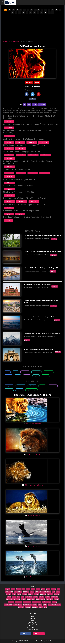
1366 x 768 (20, 173)
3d (24, 104)
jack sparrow (29, 596)
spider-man (21, 607)
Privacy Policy (32, 624)
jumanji (35, 596)
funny (38, 589)
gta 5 (32, 591)
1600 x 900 (32, 173)
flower (28, 589)
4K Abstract (48, 372)
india (18, 596)
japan (18, 599)
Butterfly (32, 386)
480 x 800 (9, 148)
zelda (45, 607)
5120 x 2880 (9, 189)
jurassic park (54, 596)
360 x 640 (9, 142)
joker (22, 596)
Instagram (39, 633)
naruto (44, 604)
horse (58, 591)
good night (26, 591)
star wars (28, 607)
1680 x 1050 (33, 155)
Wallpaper (42, 104)
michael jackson (27, 604)
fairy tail (8, 589)
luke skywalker (8, 604)
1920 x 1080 (45, 173)
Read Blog (54, 239)
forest (33, 589)
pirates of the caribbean (54, 604)
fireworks (18, 589)
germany (54, 589)
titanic (40, 607)
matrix (39, 604)
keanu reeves (18, 602)
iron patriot (43, 594)
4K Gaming (20, 386)
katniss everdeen (40, 599)
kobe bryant (50, 599)
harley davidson (47, 591)
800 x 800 (9, 214)
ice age (30, 594)
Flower (8, 375)
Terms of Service (32, 628)
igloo (14, 596)
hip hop (19, 594)
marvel (34, 604)
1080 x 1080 (21, 201)
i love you (49, 594)
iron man (36, 594)
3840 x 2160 (9, 182)
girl (58, 589)
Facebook (26, 633)
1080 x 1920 (9, 136)
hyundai (25, 594)
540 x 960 (20, 142)
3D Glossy (9, 386)
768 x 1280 (20, 148)
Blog (32, 620)
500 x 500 (20, 214)
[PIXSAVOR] (10, 2)
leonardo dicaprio (36, 602)
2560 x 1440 (9, 176)
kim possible (27, 602)
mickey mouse (17, 604)
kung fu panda (30, 599)
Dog (17, 375)
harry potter (38, 591)
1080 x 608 (33, 201)
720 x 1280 (31, 142)
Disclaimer (32, 626)
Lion (34, 104)
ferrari (12, 589)
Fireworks (9, 389)
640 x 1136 (9, 121)
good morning (9, 591)
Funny (27, 375)
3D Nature (36, 372)
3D (5, 9)
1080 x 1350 (9, 201)
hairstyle (8, 594)
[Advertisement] (32, 26)
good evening (17, 591)
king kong (10, 602)
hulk (54, 591)
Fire (29, 104)
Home (5, 41)
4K (9, 9)
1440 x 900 (20, 155)
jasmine (48, 596)
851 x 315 (9, 208)
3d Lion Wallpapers (13, 41)
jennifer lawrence (10, 599)
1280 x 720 (9, 173)
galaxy (42, 589)
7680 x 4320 (9, 195)
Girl (36, 375)
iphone (9, 596)
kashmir (57, 599)
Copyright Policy (33, 630)
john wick (41, 596)
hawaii (13, 594)
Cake (42, 386)
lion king (55, 602)
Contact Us (32, 622)
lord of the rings (47, 602)
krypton (23, 599)
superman (34, 607)
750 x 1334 (9, 127)
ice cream (56, 594)
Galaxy (19, 389)
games (48, 589)
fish (24, 589)
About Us (32, 618)
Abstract (25, 372)
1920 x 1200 (45, 155)
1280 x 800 (9, 155)
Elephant (53, 386)
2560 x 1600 (9, 158)
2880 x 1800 (9, 166)
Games (45, 375)
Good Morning (31, 389)
